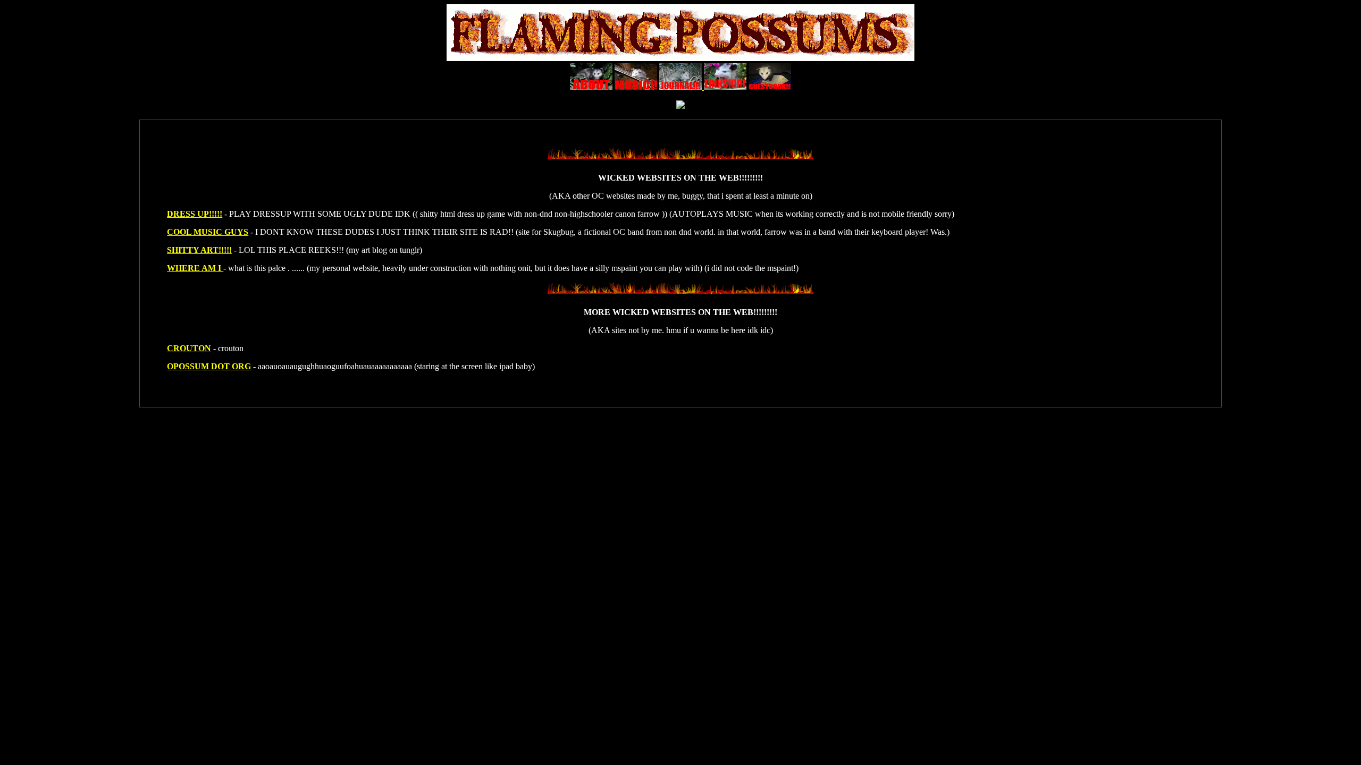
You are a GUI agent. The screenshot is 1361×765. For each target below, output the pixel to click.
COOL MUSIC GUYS (207, 231)
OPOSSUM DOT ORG (209, 366)
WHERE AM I (195, 268)
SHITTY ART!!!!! (199, 249)
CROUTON (189, 348)
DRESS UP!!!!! (194, 213)
